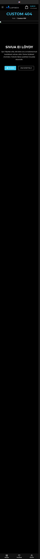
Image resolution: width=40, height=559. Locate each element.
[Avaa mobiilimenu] (3, 7)
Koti (13, 18)
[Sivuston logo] (12, 7)
